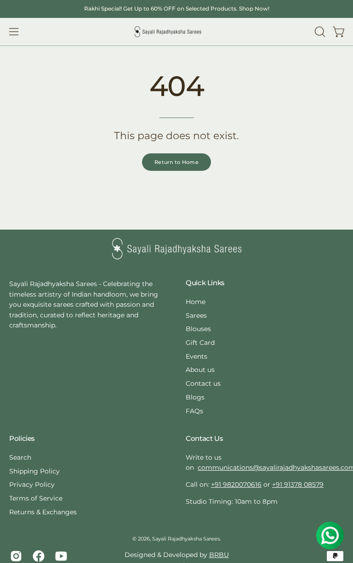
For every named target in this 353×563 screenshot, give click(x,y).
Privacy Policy (32, 484)
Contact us (203, 383)
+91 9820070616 (236, 484)
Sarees (196, 315)
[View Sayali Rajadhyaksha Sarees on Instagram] (14, 556)
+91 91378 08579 (298, 484)
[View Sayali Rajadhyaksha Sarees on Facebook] (37, 556)
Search (20, 457)
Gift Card (200, 342)
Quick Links (205, 283)
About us (200, 370)
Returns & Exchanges (43, 512)
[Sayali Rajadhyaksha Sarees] (167, 32)
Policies (22, 438)
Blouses (198, 329)
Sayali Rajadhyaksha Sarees (186, 539)
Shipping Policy (34, 471)
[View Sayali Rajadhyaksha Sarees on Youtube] (59, 556)
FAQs (194, 411)
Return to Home (176, 162)
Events (196, 356)
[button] (319, 31)
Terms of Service (36, 498)
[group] (176, 8)
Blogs (195, 397)
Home (195, 302)
